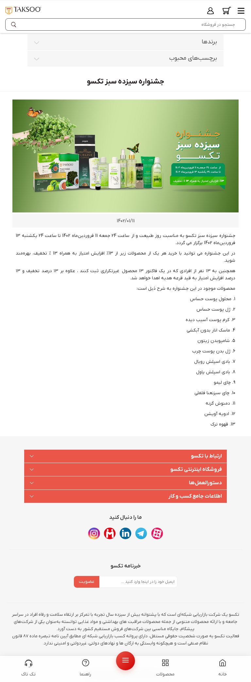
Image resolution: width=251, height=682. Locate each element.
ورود (210, 11)
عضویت (86, 582)
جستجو (15, 24)
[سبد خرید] (227, 11)
